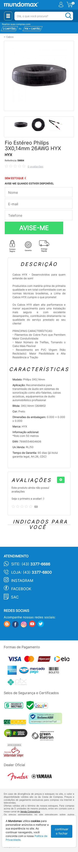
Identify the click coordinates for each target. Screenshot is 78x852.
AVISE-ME (34, 228)
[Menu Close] (8, 16)
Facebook (21, 589)
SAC (15, 597)
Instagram (22, 580)
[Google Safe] (38, 706)
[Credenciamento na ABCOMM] (16, 723)
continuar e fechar (61, 831)
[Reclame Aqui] (46, 720)
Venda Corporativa (30, 811)
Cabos (10, 37)
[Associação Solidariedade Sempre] (14, 751)
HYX (8, 155)
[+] (61, 480)
